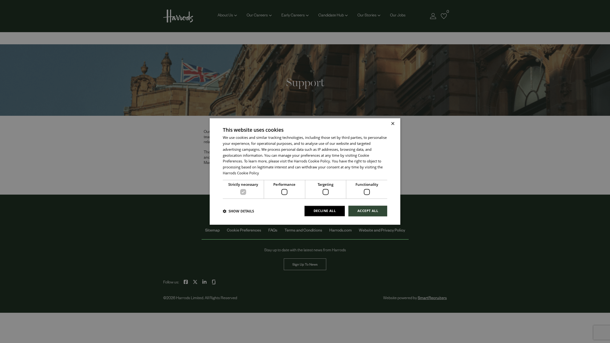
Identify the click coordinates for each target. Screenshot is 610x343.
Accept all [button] (367, 211)
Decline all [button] (325, 211)
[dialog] (305, 171)
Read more (268, 174)
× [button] (392, 124)
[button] (238, 211)
